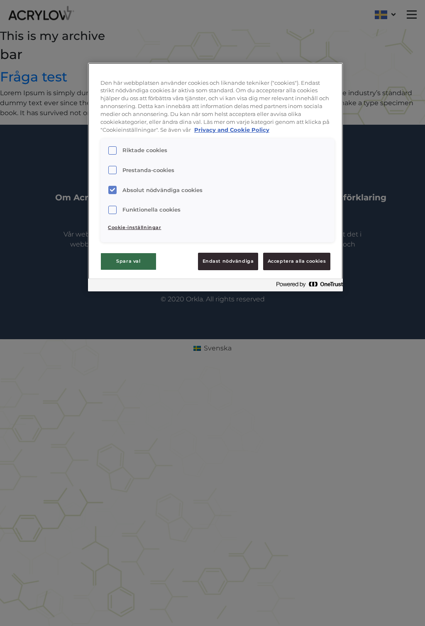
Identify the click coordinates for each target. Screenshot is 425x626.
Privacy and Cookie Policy (231, 130)
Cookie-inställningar (134, 227)
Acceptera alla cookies (297, 261)
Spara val (128, 261)
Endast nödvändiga (228, 261)
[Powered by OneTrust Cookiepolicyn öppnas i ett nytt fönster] (307, 286)
